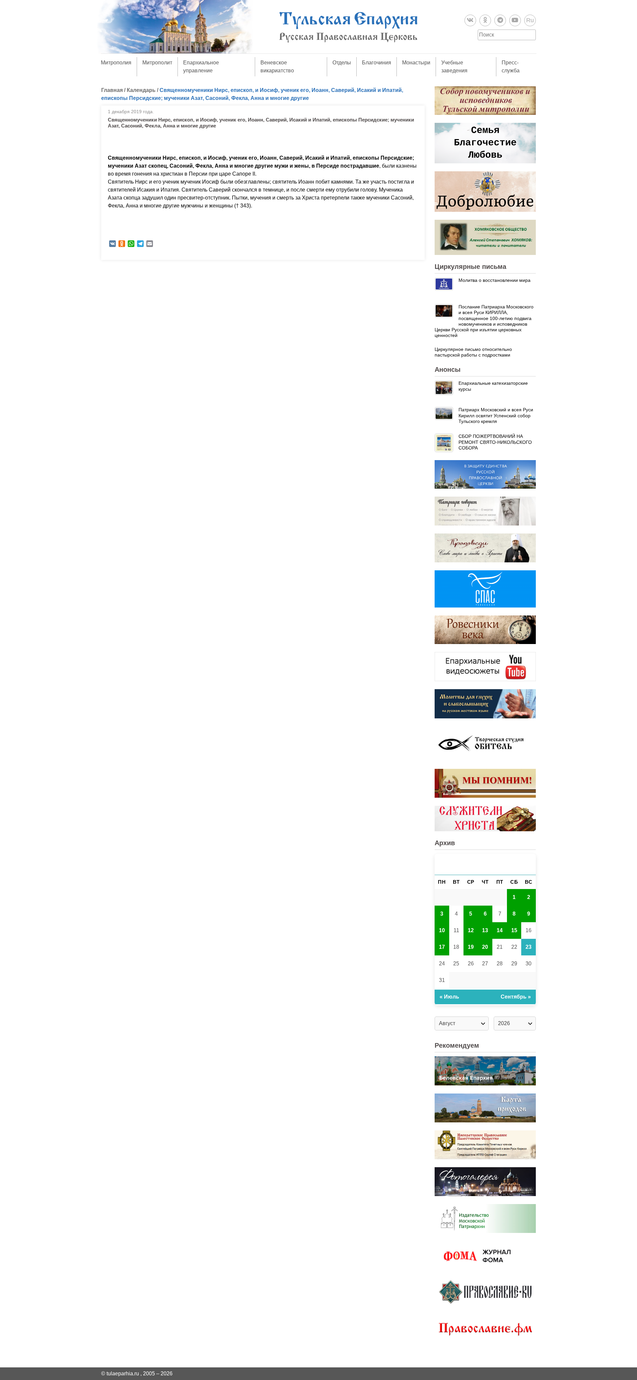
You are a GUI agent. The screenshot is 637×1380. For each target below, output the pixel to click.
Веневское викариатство (277, 66)
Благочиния (376, 62)
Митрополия (116, 62)
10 (442, 930)
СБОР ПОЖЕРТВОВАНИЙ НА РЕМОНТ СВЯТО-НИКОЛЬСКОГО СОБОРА (495, 442)
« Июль (449, 997)
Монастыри (416, 62)
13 (485, 930)
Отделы (341, 62)
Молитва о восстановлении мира (495, 280)
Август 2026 (485, 864)
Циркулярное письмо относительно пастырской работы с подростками (473, 352)
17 (442, 947)
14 (500, 930)
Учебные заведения (454, 66)
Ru (530, 20)
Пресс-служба (511, 66)
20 (485, 947)
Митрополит (157, 62)
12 (471, 930)
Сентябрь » (516, 997)
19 (471, 947)
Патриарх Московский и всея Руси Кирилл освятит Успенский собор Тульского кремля (496, 415)
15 (514, 930)
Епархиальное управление (201, 66)
